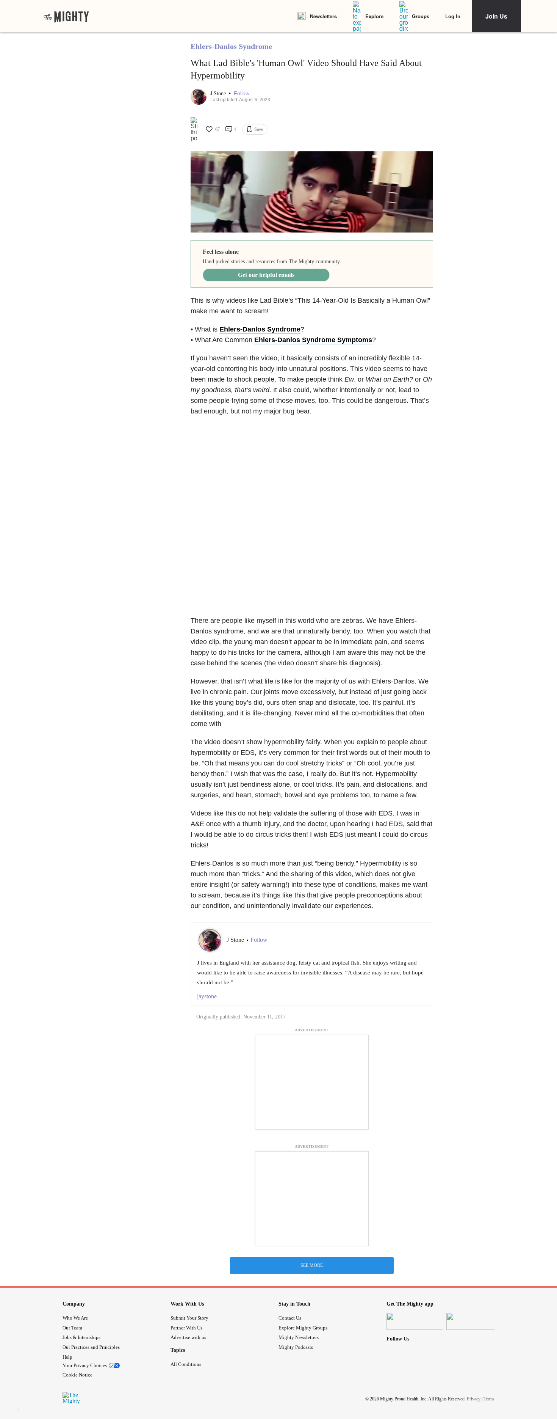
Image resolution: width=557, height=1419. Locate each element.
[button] (241, 93)
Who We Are (75, 1318)
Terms (488, 1399)
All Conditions (186, 1364)
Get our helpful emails (266, 275)
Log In (452, 16)
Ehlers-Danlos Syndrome (231, 46)
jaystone (207, 996)
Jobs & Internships (81, 1337)
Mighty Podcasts (295, 1347)
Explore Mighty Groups (302, 1328)
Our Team (72, 1328)
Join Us (496, 16)
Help (67, 1357)
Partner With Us (186, 1328)
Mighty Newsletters (298, 1337)
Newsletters (323, 16)
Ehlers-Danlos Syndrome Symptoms (313, 340)
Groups (420, 16)
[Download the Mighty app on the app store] (414, 1321)
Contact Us (289, 1318)
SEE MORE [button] (311, 1265)
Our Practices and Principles (91, 1347)
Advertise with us (188, 1337)
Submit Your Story (189, 1318)
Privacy (473, 1399)
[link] (66, 16)
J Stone (218, 93)
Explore (374, 16)
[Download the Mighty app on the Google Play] (474, 1321)
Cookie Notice (77, 1375)
